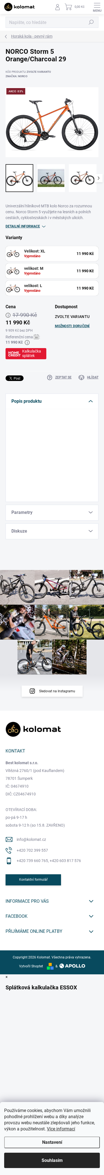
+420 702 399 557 (32, 850)
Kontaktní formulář (33, 880)
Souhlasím (52, 1160)
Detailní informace (23, 226)
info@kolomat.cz (31, 839)
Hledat (91, 22)
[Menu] (97, 7)
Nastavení (52, 1142)
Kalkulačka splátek (31, 353)
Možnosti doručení (72, 326)
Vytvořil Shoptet (31, 966)
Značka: (16, 76)
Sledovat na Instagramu (57, 691)
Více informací (61, 1129)
